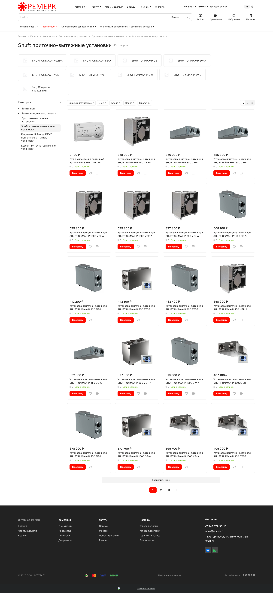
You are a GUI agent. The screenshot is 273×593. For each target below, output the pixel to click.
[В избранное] (90, 173)
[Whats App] (215, 550)
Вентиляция (28, 108)
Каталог (22, 526)
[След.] (177, 490)
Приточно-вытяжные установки (34, 120)
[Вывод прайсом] (252, 102)
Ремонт (103, 540)
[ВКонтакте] (208, 550)
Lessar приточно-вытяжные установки (38, 147)
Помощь (145, 519)
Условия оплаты (149, 526)
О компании (65, 526)
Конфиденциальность (169, 575)
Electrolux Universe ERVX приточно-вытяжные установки (36, 137)
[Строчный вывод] (247, 102)
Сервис (103, 526)
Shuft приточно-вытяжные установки (38, 128)
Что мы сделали (27, 530)
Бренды (22, 535)
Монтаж (103, 530)
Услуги (103, 519)
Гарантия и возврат (150, 535)
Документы (65, 540)
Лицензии (64, 535)
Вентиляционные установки (38, 113)
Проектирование (109, 535)
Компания (64, 519)
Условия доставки (150, 530)
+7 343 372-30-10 (195, 6)
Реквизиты (64, 530)
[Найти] (188, 17)
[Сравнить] (97, 173)
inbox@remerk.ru (214, 531)
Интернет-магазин (29, 519)
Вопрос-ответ (148, 540)
